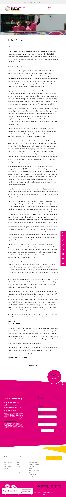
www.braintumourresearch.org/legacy (22, 353)
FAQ (5, 464)
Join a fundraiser (8, 462)
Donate (6, 460)
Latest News (7, 468)
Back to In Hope (34, 366)
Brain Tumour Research (13, 492)
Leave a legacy (8, 466)
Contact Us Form (13, 428)
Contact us (22, 492)
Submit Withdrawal (47, 492)
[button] (49, 8)
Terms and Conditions (31, 492)
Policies (40, 492)
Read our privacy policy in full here (10, 420)
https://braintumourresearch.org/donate (21, 350)
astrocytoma (19, 169)
